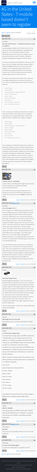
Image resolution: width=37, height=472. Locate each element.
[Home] (3, 2)
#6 (34, 328)
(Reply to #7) (15, 424)
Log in (2, 32)
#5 (34, 314)
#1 (34, 39)
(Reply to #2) (15, 203)
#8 (34, 424)
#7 (34, 403)
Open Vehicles (14, 2)
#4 (34, 267)
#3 (34, 203)
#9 (34, 440)
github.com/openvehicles (18, 467)
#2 (34, 169)
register (8, 32)
